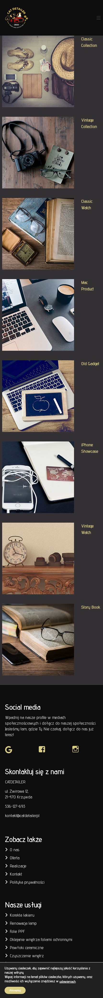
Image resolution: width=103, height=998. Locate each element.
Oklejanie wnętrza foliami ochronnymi (41, 939)
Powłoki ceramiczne (27, 947)
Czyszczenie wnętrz (27, 955)
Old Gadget (90, 363)
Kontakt (16, 873)
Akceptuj (15, 990)
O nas (14, 849)
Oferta (14, 857)
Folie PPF (17, 931)
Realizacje (18, 865)
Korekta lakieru (22, 915)
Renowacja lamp (23, 923)
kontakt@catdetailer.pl (22, 815)
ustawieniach (67, 981)
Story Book (90, 607)
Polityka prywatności (27, 882)
